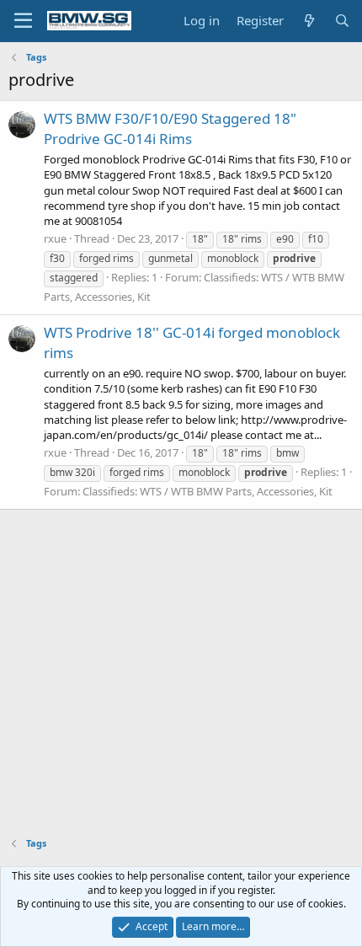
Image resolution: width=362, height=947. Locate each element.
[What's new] (308, 20)
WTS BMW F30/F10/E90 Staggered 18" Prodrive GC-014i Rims (170, 128)
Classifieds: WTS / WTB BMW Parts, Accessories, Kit (208, 491)
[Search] (342, 20)
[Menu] (23, 21)
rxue (55, 238)
